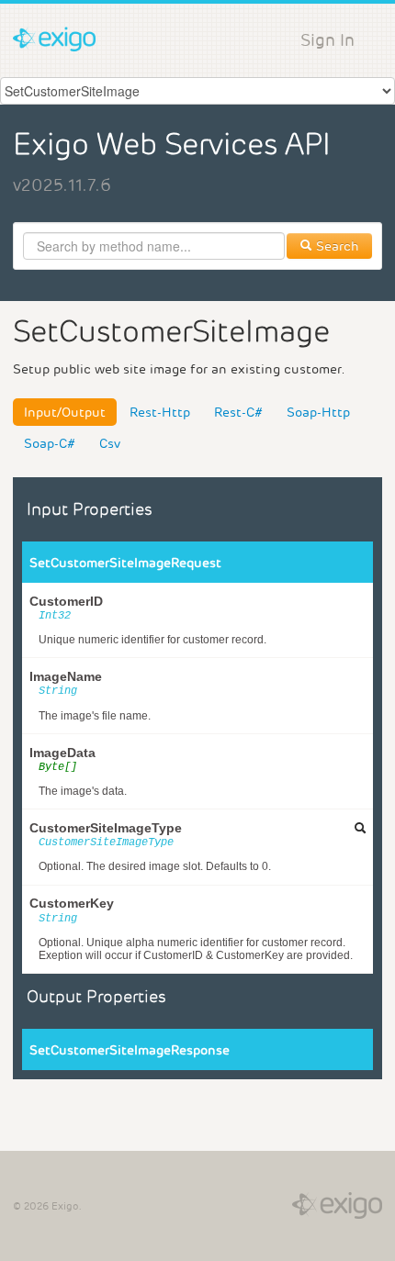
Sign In (327, 39)
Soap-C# (49, 443)
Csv (109, 443)
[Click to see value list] (360, 827)
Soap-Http (318, 412)
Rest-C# (238, 412)
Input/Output (65, 412)
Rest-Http (160, 412)
